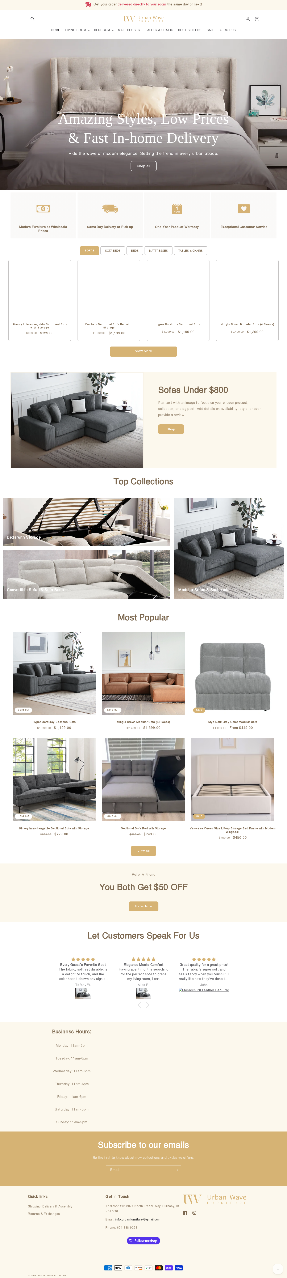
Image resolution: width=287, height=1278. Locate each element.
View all (143, 851)
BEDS (135, 250)
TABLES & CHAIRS (190, 250)
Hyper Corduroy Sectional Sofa (54, 722)
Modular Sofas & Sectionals (203, 590)
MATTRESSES (158, 250)
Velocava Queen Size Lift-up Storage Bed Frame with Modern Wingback (232, 830)
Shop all (143, 166)
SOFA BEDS (113, 250)
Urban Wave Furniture (52, 1276)
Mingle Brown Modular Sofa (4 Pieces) (143, 722)
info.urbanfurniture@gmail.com (138, 1219)
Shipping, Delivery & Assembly (50, 1206)
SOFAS (89, 250)
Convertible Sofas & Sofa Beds (35, 590)
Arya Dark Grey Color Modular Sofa (232, 722)
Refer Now (143, 906)
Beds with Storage (24, 537)
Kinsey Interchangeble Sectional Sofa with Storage (54, 828)
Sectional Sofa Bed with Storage (143, 828)
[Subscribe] (176, 1170)
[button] (32, 19)
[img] (83, 960)
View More (143, 351)
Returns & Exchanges (44, 1214)
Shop (171, 429)
